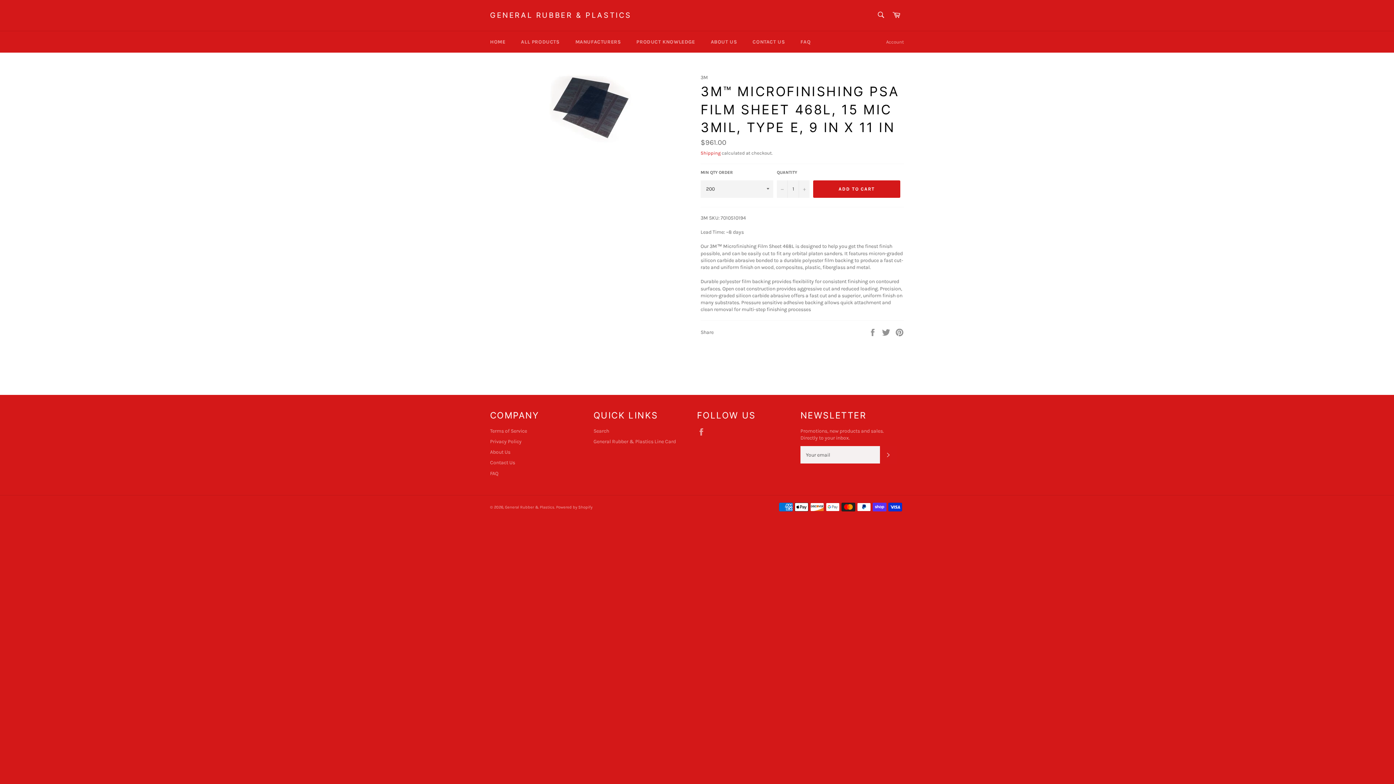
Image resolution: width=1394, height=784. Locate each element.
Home (497, 42)
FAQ (805, 42)
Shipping (711, 153)
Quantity (787, 172)
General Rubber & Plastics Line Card (635, 441)
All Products (540, 42)
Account (895, 42)
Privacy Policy (506, 441)
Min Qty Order (717, 172)
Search (601, 431)
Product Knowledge (665, 42)
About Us (724, 42)
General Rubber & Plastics (561, 15)
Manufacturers (598, 42)
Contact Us (769, 42)
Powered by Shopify (574, 507)
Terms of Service (508, 431)
